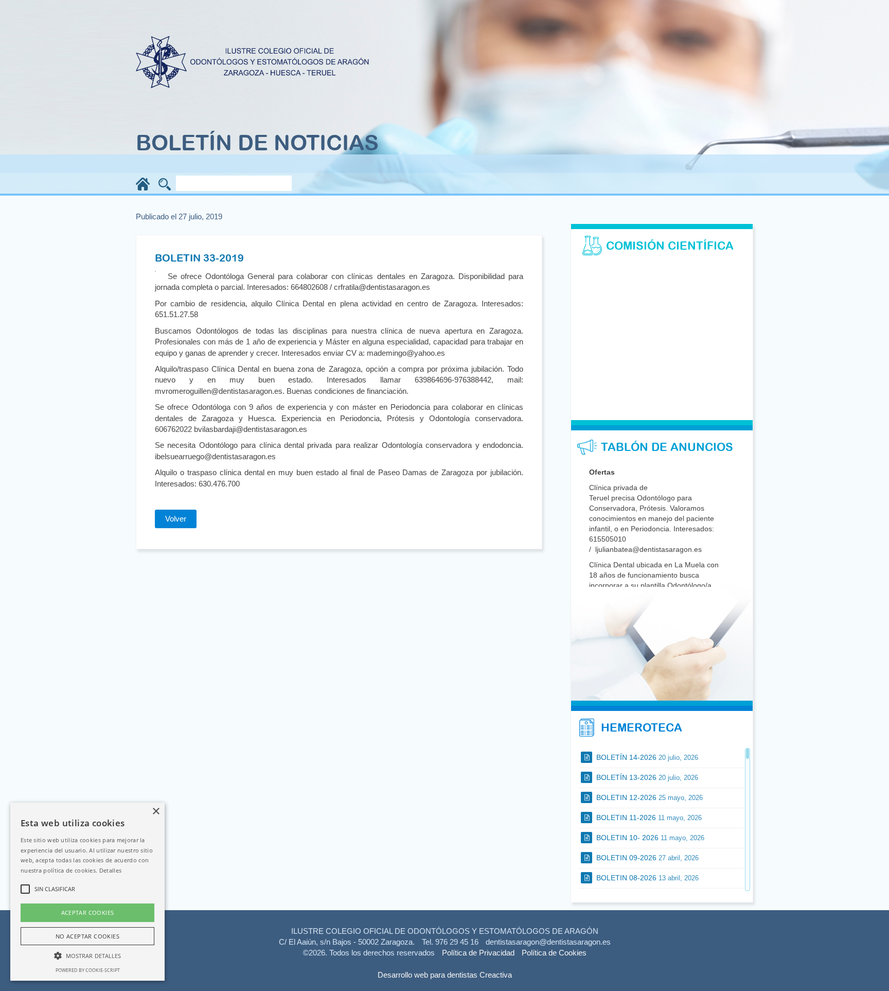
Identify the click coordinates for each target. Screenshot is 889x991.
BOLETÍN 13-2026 (646, 777)
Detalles (110, 870)
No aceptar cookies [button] (87, 936)
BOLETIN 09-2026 (646, 858)
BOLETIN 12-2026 (648, 797)
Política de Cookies (554, 952)
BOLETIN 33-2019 (199, 258)
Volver (175, 518)
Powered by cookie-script (88, 970)
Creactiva (495, 974)
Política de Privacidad (478, 952)
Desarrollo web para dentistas (427, 974)
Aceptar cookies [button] (87, 912)
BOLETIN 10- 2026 (649, 837)
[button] (87, 955)
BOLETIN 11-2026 (648, 817)
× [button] (155, 811)
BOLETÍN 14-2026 (646, 757)
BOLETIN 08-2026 (646, 878)
